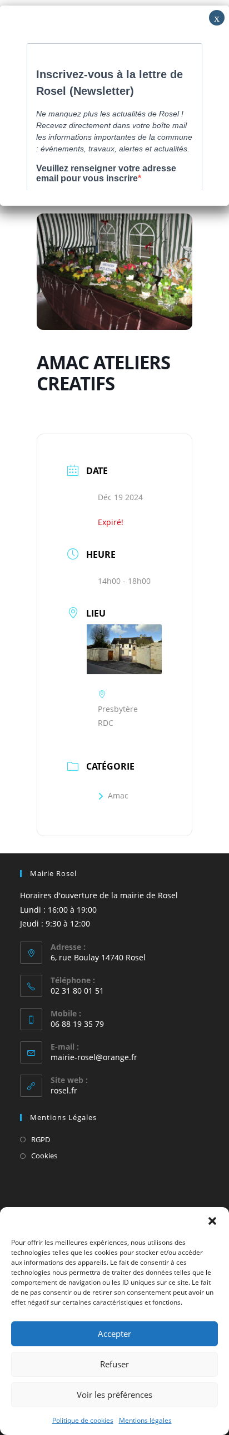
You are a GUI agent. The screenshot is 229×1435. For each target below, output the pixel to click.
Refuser (114, 1364)
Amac (118, 795)
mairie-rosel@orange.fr (94, 1057)
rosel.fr (64, 1090)
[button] (212, 1221)
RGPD (40, 1139)
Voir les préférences (114, 1394)
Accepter (114, 1333)
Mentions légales (145, 1420)
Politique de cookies (82, 1420)
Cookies (44, 1156)
